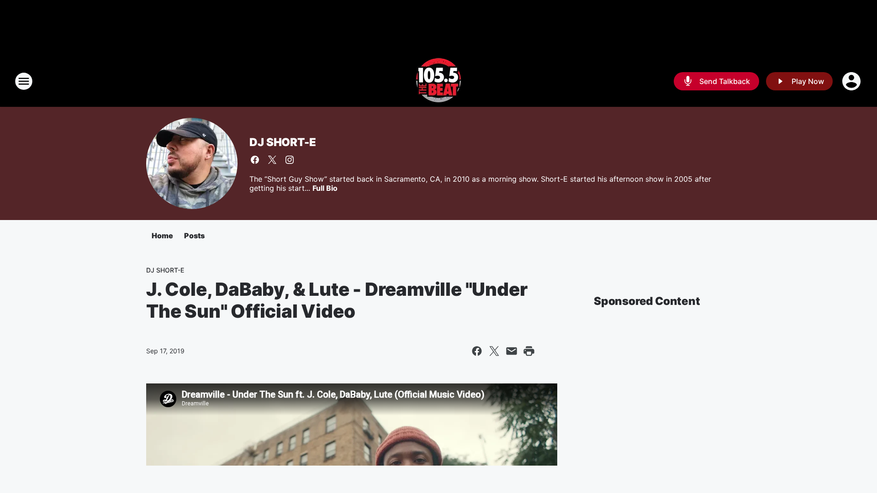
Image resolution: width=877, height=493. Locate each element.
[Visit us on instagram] (289, 159)
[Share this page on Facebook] (476, 351)
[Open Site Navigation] (24, 81)
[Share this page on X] (494, 351)
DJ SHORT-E (282, 142)
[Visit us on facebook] (254, 159)
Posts (194, 235)
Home (162, 235)
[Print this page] (529, 351)
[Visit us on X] (272, 159)
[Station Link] (438, 81)
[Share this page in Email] (511, 351)
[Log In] (852, 81)
